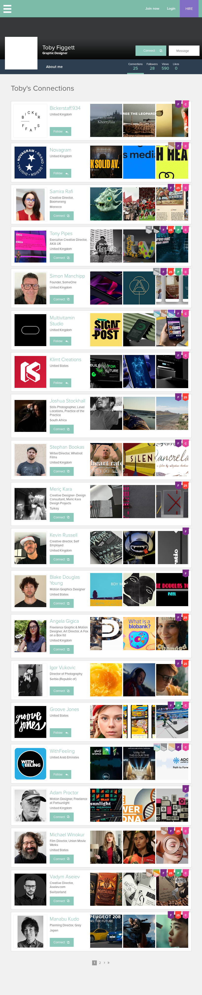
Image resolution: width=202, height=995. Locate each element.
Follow (58, 131)
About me (54, 67)
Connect (149, 51)
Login (171, 8)
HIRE (189, 9)
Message (182, 51)
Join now (152, 8)
